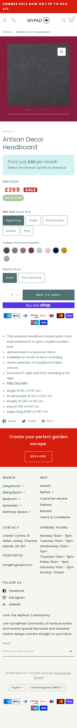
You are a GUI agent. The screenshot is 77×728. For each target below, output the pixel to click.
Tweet (32, 421)
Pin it (50, 421)
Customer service (53, 498)
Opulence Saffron (64, 250)
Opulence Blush (48, 250)
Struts (10, 278)
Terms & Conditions (55, 517)
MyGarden (10, 505)
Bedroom (10, 499)
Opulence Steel (6, 259)
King (27, 231)
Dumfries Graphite (6, 250)
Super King (13, 220)
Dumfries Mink (15, 250)
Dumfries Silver (23, 250)
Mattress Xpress (15, 512)
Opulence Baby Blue (39, 250)
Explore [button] (38, 456)
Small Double (55, 220)
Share (12, 421)
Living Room (12, 486)
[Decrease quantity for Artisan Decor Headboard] (6, 295)
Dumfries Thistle (31, 250)
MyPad (45, 492)
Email (6, 643)
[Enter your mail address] (70, 651)
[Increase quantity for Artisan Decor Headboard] (17, 295)
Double (11, 231)
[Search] (63, 20)
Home (7, 32)
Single (33, 220)
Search (45, 486)
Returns (46, 511)
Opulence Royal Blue (56, 250)
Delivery (46, 504)
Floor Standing (32, 278)
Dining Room (12, 492)
